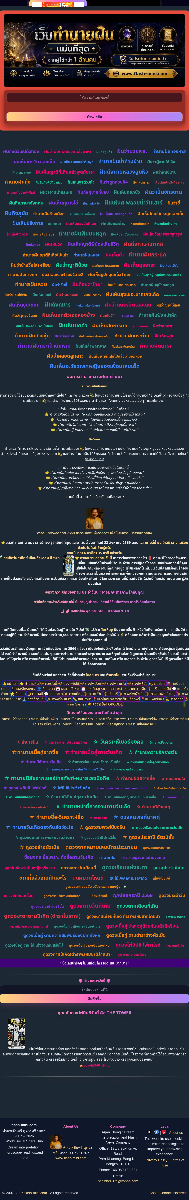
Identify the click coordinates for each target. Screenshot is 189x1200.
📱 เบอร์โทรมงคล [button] (23, 688)
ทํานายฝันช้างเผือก (49, 213)
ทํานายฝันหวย (31, 284)
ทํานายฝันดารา (155, 345)
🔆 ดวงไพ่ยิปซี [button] (69, 683)
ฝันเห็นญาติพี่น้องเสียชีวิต (93, 244)
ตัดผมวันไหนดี (88, 877)
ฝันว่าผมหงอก (67, 294)
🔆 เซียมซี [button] (111, 693)
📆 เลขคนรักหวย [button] (68, 688)
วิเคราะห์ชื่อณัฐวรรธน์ (78, 724)
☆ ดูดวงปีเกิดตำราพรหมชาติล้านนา (44, 837)
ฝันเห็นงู (106, 629)
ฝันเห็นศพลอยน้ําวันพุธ (76, 161)
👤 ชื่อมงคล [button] (46, 688)
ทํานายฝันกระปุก (147, 254)
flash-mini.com (35, 1193)
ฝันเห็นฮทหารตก (109, 325)
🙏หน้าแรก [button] (11, 683)
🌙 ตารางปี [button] (35, 693)
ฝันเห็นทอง (33, 245)
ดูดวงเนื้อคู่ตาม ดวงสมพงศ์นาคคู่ (28, 926)
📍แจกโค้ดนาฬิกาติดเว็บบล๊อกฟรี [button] (116, 698)
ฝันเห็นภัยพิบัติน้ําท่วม (82, 214)
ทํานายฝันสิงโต (140, 224)
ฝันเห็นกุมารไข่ (63, 202)
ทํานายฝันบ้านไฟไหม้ (21, 192)
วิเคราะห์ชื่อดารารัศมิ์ (174, 718)
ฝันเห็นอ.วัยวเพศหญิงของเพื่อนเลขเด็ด (94, 366)
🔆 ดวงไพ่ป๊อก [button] (91, 683)
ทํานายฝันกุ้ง (18, 181)
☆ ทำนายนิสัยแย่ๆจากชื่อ (22, 797)
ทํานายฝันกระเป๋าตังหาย (44, 345)
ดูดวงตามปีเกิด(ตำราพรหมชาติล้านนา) (77, 954)
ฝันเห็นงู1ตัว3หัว (81, 182)
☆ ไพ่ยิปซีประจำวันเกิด (71, 788)
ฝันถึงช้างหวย (17, 234)
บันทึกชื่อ (94, 999)
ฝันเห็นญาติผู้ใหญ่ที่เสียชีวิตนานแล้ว (159, 275)
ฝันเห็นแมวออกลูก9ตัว (116, 213)
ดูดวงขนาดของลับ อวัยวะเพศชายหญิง (92, 886)
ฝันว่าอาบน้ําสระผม (56, 192)
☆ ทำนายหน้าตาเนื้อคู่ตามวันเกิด (147, 762)
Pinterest (180, 1193)
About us (176, 1133)
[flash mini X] (150, 1133)
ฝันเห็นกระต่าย (113, 223)
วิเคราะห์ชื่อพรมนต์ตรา (77, 718)
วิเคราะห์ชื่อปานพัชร (44, 718)
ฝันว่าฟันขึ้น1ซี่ (164, 172)
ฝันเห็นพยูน (164, 336)
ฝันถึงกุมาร (58, 304)
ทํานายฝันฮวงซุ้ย (32, 335)
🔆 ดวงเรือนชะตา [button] (60, 698)
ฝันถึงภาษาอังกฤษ (26, 203)
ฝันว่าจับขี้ (59, 284)
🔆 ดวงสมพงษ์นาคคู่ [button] (161, 693)
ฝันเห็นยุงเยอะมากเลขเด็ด (132, 294)
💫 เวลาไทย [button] (157, 683)
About (154, 1193)
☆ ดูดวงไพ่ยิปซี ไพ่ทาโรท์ (25, 788)
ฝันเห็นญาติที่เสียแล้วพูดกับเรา (65, 172)
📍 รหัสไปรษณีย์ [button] (159, 688)
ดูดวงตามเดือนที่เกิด (137, 905)
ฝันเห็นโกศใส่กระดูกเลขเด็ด (161, 213)
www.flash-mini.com (71, 1158)
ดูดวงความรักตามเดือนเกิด (62, 895)
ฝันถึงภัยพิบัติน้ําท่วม (49, 182)
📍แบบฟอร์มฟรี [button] (153, 698)
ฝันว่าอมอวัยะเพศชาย (105, 266)
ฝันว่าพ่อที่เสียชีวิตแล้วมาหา (67, 151)
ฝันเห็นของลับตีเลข (81, 223)
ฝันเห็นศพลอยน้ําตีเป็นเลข (34, 326)
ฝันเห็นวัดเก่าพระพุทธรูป (162, 234)
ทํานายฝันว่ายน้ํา (43, 234)
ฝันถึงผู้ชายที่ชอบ (93, 192)
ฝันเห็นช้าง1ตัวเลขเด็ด (34, 161)
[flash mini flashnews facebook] (157, 1133)
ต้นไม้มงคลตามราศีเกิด (128, 878)
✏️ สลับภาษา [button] (82, 698)
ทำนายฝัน (113, 674)
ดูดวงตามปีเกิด (175, 946)
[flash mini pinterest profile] (164, 1133)
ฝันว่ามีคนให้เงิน (15, 294)
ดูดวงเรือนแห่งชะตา (124, 867)
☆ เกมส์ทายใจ (173, 778)
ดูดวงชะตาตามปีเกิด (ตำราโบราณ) (42, 915)
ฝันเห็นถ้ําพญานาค (91, 346)
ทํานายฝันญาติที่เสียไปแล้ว (45, 255)
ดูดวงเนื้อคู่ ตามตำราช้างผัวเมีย (136, 935)
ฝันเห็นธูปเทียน (24, 304)
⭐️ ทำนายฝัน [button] (29, 683)
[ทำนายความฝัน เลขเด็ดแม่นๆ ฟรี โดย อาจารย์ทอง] (94, 528)
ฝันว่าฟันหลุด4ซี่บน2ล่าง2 (62, 274)
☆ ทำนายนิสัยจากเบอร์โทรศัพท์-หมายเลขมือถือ (56, 778)
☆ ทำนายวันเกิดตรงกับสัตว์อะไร (39, 827)
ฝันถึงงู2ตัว (104, 151)
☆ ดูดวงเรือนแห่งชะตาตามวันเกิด (157, 827)
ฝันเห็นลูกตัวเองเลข (124, 234)
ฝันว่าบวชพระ (132, 151)
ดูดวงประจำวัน (172, 895)
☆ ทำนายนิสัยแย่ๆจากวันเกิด (71, 796)
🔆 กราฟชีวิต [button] (93, 693)
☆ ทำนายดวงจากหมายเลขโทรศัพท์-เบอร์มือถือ (75, 769)
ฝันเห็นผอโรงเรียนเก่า (88, 305)
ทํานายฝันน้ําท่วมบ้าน (120, 161)
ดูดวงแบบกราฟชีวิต (156, 847)
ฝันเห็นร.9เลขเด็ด (123, 346)
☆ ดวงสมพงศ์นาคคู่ (136, 817)
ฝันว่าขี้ (173, 203)
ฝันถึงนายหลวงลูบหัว (124, 171)
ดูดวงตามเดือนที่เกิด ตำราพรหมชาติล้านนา (123, 916)
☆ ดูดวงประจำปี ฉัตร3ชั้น (98, 837)
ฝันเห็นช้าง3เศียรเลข (169, 182)
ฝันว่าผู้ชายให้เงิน (161, 161)
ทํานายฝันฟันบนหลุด (82, 233)
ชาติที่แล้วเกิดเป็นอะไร (42, 877)
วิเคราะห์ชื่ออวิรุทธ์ (14, 718)
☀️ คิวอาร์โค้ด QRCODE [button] (105, 704)
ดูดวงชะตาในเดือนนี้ (78, 867)
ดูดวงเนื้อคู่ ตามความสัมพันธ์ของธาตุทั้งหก (61, 935)
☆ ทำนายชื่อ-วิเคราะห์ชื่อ (56, 817)
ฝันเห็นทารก (141, 182)
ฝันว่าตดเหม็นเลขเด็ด (128, 304)
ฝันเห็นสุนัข (54, 224)
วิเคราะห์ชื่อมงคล (161, 742)
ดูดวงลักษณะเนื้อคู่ (19, 895)
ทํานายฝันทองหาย (169, 151)
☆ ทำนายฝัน (27, 742)
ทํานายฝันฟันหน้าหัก (158, 315)
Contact (166, 1193)
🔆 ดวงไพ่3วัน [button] (138, 683)
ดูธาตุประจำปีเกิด (169, 868)
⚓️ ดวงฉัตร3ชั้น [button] (34, 698)
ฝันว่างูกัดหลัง (91, 203)
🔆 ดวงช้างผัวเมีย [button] (132, 693)
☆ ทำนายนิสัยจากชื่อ (135, 778)
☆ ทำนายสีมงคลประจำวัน (34, 807)
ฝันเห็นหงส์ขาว (92, 295)
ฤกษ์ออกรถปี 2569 (133, 895)
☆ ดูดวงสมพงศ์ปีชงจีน (102, 827)
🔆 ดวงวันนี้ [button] (49, 683)
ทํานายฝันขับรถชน (174, 295)
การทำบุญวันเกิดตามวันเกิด (143, 857)
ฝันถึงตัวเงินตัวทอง (21, 151)
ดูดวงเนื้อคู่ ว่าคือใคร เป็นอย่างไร (77, 926)
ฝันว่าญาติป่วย (71, 264)
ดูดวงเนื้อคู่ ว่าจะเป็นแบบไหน (89, 945)
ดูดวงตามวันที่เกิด (90, 905)
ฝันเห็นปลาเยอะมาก (122, 284)
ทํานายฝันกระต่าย (131, 335)
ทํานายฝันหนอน (87, 255)
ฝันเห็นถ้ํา (115, 255)
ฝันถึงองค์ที (140, 326)
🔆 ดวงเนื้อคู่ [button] (73, 693)
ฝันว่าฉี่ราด (128, 316)
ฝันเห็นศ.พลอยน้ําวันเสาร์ (133, 202)
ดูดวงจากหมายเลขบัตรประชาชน (101, 847)
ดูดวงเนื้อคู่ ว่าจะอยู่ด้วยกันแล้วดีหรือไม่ (143, 926)
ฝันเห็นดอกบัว (127, 192)
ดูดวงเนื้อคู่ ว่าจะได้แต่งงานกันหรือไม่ (34, 945)
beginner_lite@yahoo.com (118, 1181)
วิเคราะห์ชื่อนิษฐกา (47, 724)
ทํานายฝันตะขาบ (22, 172)
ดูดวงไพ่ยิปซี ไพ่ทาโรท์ (138, 944)
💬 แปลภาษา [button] (54, 693)
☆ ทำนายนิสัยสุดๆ (153, 806)
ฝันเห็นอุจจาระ (139, 264)
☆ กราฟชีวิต (98, 817)
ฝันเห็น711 (108, 315)
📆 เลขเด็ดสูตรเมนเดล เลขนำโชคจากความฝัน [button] (114, 688)
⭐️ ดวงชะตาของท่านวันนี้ (94, 557)
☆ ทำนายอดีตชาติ (173, 797)
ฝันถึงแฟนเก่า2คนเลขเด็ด (94, 336)
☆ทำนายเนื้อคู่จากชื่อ (35, 752)
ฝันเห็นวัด (54, 244)
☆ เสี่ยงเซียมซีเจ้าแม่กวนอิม (169, 788)
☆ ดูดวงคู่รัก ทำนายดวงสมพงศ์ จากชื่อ (121, 788)
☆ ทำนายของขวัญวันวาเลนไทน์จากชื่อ (130, 797)
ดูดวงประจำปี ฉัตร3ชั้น (47, 906)
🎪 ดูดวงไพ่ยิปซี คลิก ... (94, 1065)
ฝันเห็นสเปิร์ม (169, 265)
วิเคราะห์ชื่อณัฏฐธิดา (110, 724)
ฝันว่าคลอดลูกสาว (65, 355)
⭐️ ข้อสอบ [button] (18, 693)
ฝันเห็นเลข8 (41, 294)
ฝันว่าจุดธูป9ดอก (24, 315)
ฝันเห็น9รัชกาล (27, 223)
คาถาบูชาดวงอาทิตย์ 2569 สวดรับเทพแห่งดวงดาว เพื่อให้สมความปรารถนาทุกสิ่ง (94, 533)
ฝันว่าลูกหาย (163, 326)
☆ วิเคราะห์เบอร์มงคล (118, 741)
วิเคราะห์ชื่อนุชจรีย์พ (143, 718)
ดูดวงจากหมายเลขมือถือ (132, 955)
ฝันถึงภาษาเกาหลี (143, 243)
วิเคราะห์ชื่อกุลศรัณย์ (141, 724)
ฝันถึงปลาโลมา (87, 284)
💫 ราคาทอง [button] (174, 698)
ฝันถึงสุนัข (16, 213)
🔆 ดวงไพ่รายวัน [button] (114, 683)
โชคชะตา (93, 674)
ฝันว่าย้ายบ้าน (64, 336)
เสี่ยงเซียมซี (161, 878)
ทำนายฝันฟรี (73, 1148)
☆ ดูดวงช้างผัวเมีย (39, 847)
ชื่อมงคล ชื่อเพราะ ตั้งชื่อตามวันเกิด (58, 857)
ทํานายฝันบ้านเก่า (165, 224)
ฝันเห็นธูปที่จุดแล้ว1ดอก (110, 274)
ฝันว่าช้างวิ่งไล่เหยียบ (31, 265)
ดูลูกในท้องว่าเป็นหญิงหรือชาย (29, 867)
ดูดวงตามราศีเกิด (175, 917)
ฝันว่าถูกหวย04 (113, 182)
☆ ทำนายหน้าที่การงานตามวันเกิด (93, 806)
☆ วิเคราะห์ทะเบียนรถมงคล (65, 742)
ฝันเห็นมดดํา (72, 325)
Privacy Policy (156, 1160)
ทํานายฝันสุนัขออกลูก (157, 284)
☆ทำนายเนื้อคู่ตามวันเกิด (93, 752)
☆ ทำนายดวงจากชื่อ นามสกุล (126, 769)
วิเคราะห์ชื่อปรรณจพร (111, 718)
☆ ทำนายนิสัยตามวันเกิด (41, 761)
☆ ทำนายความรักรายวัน (153, 752)
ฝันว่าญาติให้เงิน (168, 305)
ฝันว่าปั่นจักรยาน (163, 191)
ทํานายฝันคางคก (22, 274)
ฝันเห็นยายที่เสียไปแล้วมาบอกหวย (115, 356)
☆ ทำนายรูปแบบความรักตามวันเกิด (94, 761)
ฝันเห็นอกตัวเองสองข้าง (68, 314)
